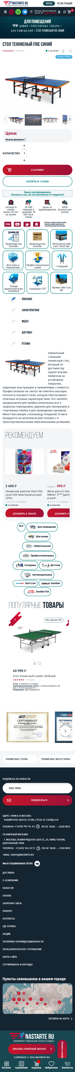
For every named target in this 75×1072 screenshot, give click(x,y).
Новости (8, 888)
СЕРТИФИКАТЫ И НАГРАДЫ (18, 964)
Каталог (7, 911)
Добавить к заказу (24, 513)
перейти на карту (59, 1019)
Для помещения (47, 526)
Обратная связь (12, 903)
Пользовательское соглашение (22, 949)
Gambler (55, 583)
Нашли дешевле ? (15, 139)
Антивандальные (42, 574)
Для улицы (42, 536)
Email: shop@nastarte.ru (18, 854)
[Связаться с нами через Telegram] (25, 12)
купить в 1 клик (37, 181)
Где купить (9, 926)
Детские (55, 565)
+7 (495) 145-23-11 (25, 848)
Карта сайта (10, 957)
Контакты (9, 919)
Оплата (7, 896)
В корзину (37, 170)
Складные (30, 565)
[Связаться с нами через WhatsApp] (18, 12)
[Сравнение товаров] (59, 11)
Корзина (36, 1067)
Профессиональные (42, 555)
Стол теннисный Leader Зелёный (34, 676)
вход (49, 3)
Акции (6, 934)
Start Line (30, 583)
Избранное (51, 1067)
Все (21, 525)
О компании (10, 880)
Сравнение (21, 1067)
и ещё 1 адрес (49, 13)
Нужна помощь (62, 1050)
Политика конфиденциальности (23, 942)
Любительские (42, 546)
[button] (69, 119)
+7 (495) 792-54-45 (24, 826)
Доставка (8, 873)
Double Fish (42, 591)
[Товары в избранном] (64, 11)
